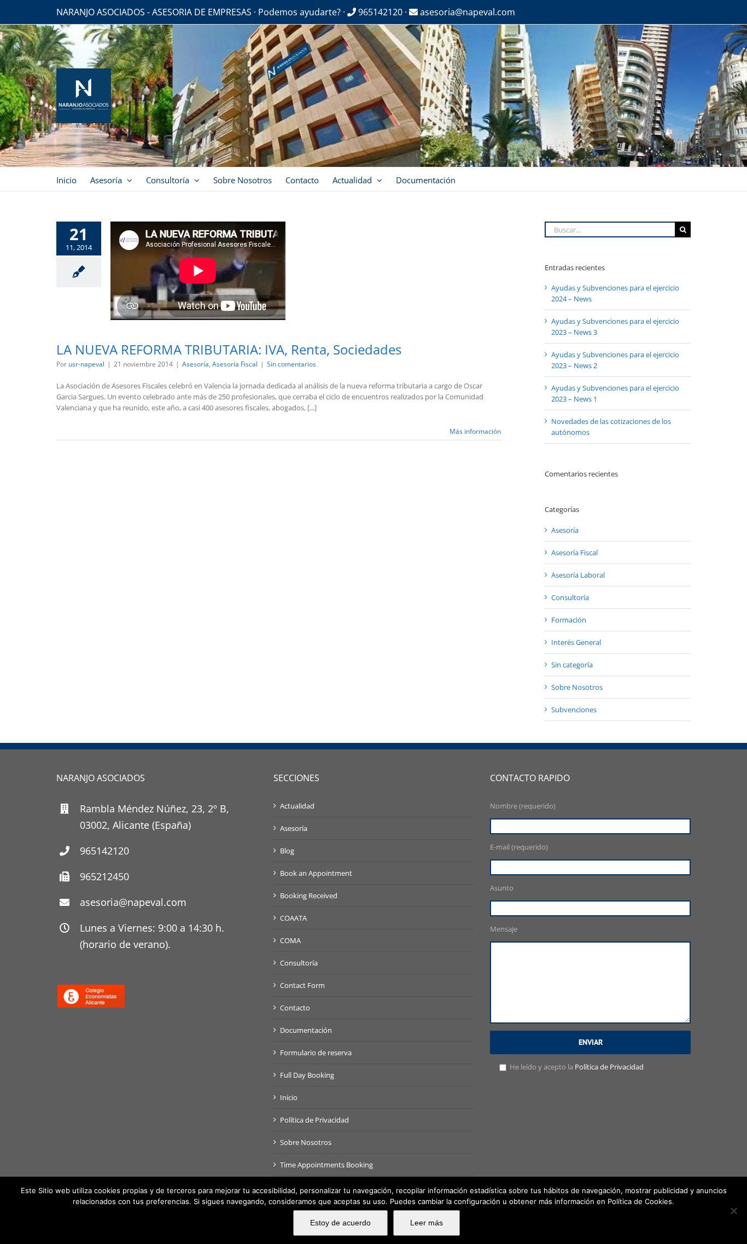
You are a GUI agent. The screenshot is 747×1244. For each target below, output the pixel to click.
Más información (475, 431)
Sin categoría (572, 665)
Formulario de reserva (316, 1052)
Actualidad (297, 806)
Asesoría (195, 364)
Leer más (426, 1222)
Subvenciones (574, 709)
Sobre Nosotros (577, 687)
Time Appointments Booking (326, 1165)
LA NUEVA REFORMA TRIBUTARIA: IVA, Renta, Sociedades (228, 349)
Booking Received (308, 895)
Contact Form (302, 985)
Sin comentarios (291, 364)
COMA (290, 940)
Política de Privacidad (314, 1120)
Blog (287, 851)
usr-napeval (86, 364)
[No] (733, 1210)
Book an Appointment (316, 873)
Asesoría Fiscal (235, 364)
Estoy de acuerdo (340, 1222)
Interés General (576, 642)
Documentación (306, 1030)
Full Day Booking (307, 1075)
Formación (568, 620)
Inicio (288, 1097)
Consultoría (570, 597)
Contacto (295, 1008)
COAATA (293, 918)
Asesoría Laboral (578, 575)
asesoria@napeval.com (466, 12)
